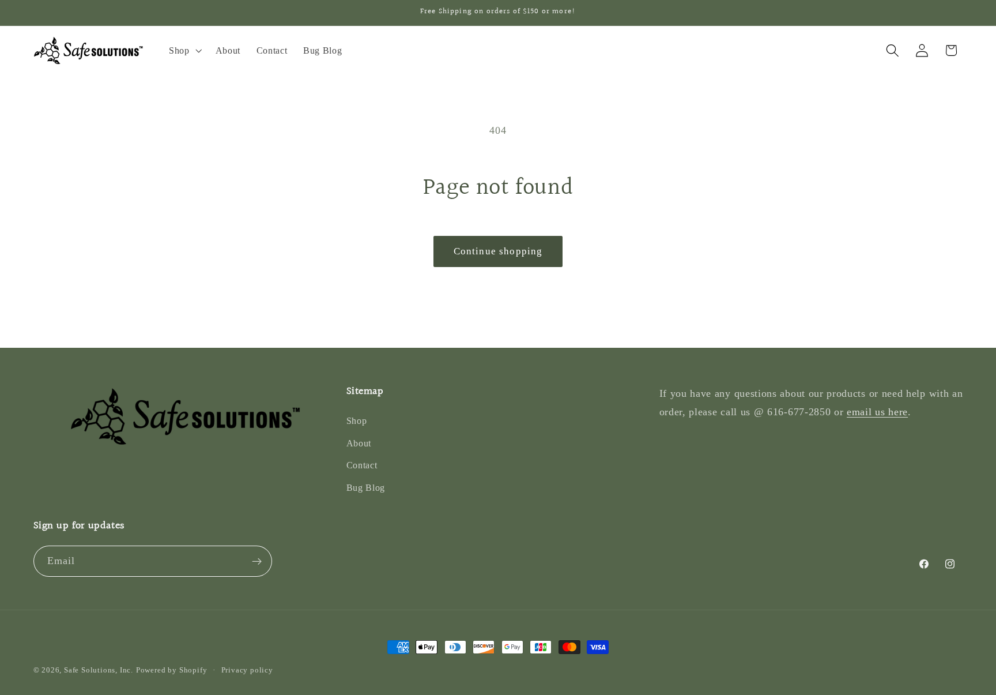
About (358, 443)
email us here (877, 412)
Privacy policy (247, 670)
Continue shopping (498, 251)
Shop (356, 421)
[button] (184, 51)
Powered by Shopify (171, 670)
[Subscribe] (256, 561)
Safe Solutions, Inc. (98, 670)
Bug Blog (366, 488)
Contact (362, 465)
